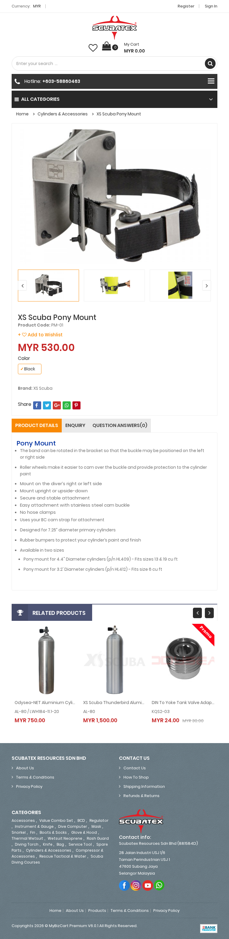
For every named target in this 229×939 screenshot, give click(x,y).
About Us (25, 768)
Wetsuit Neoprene (65, 838)
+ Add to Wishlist (40, 335)
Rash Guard (98, 838)
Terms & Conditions (35, 777)
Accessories (23, 820)
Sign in (211, 6)
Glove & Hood (84, 832)
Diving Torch (26, 844)
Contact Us (134, 768)
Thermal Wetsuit (27, 838)
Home (22, 114)
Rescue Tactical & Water (62, 856)
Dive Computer (72, 826)
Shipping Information (144, 786)
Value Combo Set (56, 820)
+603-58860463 (61, 81)
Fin (32, 832)
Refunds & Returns (141, 796)
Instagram (136, 885)
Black (27, 369)
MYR (37, 6)
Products (97, 910)
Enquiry (75, 425)
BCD (81, 820)
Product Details (36, 425)
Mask (96, 826)
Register (186, 6)
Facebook (124, 885)
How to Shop (136, 777)
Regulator (99, 820)
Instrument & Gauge (34, 826)
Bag (60, 844)
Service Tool (80, 844)
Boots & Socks (53, 832)
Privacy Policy (29, 786)
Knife (48, 844)
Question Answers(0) (119, 425)
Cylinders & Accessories (63, 114)
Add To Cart (38, 705)
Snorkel (19, 832)
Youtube (147, 885)
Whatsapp (159, 885)
